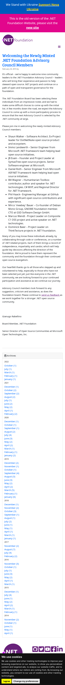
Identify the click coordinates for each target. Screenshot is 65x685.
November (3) (11, 563)
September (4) (11, 473)
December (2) (11, 462)
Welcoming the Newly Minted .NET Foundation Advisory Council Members (28, 60)
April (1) (8, 410)
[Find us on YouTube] (47, 649)
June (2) (8, 403)
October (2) (10, 390)
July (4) (8, 434)
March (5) (9, 490)
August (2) (9, 396)
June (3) (8, 438)
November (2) (11, 507)
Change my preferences (25, 681)
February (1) (10, 375)
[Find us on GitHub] (35, 649)
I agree (6, 681)
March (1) (9, 372)
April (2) (8, 445)
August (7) (9, 549)
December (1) (11, 386)
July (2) (8, 521)
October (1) (10, 365)
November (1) (11, 466)
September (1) (11, 428)
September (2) (11, 393)
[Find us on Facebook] (54, 649)
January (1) (10, 379)
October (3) (10, 511)
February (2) (10, 413)
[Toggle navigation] (59, 47)
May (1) (8, 528)
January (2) (10, 455)
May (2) (8, 407)
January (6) (10, 496)
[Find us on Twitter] (41, 649)
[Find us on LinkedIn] (60, 649)
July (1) (8, 368)
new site (32, 28)
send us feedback (50, 294)
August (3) (9, 476)
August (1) (9, 517)
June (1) (8, 524)
